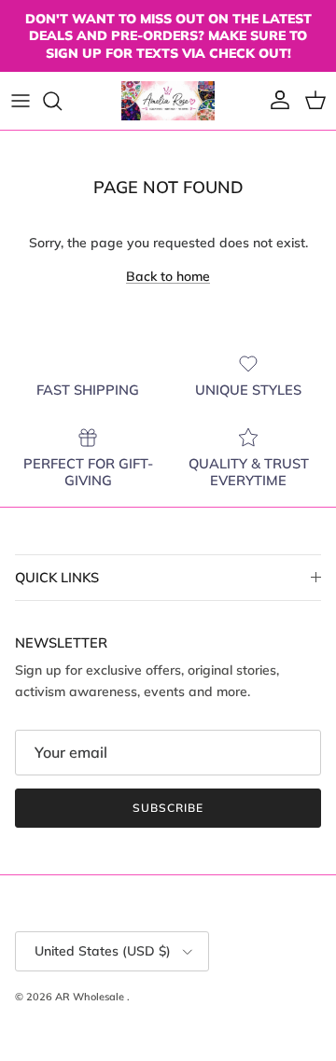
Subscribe (168, 808)
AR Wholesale (91, 996)
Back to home (168, 276)
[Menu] (20, 100)
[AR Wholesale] (168, 100)
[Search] (61, 100)
